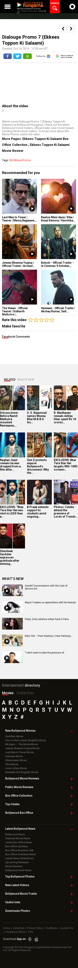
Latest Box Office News (18, 842)
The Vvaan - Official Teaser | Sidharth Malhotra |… (15, 311)
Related (9, 379)
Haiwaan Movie (14, 756)
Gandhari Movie (14, 736)
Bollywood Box (19, 812)
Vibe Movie (11, 764)
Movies (8, 693)
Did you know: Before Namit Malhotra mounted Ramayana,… (9, 419)
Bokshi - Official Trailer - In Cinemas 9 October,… (57, 264)
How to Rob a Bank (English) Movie (25, 740)
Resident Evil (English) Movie (21, 772)
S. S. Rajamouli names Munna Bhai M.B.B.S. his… (37, 417)
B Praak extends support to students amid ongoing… (38, 511)
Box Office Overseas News (20, 854)
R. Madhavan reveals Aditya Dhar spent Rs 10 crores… (65, 417)
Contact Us (66, 928)
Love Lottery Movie (16, 768)
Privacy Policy (35, 928)
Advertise (18, 928)
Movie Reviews (13, 866)
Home (6, 928)
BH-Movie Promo (20, 160)
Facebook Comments (16, 336)
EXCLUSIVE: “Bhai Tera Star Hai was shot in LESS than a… (11, 511)
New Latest (17, 885)
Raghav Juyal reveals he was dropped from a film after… (10, 464)
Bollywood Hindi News (18, 870)
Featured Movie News (17, 838)
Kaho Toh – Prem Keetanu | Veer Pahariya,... (49, 636)
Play (32, 209)
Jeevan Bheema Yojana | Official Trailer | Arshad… (18, 264)
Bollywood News (15, 834)
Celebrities (25, 693)
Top (12, 804)
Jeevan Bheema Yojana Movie (22, 748)
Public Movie (19, 787)
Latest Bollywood (20, 828)
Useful (12, 902)
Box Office (18, 795)
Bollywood (21, 893)
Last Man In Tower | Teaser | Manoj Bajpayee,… (19, 219)
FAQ (30, 931)
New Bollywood (20, 730)
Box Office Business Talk (19, 850)
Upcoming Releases (17, 862)
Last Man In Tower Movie (19, 752)
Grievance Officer (15, 931)
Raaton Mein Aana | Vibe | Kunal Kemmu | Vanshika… (58, 219)
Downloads (17, 910)
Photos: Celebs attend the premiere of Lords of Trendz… (66, 511)
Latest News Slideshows (19, 858)
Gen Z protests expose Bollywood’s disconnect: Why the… (38, 466)
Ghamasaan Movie (16, 760)
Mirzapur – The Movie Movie (21, 744)
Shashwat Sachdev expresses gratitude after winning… (9, 557)
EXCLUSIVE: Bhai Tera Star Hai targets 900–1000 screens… (65, 464)
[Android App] (30, 939)
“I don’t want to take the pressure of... (45, 652)
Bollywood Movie (22, 778)
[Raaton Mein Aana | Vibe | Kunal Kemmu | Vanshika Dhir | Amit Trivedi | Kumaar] (58, 196)
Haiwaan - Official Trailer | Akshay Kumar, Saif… (58, 310)
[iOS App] (36, 939)
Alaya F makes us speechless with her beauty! (50, 602)
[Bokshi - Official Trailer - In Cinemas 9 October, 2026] (58, 241)
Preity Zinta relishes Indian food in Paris (47, 619)
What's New (25, 379)
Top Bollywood (20, 876)
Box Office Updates (16, 846)
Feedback (51, 928)
